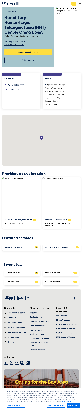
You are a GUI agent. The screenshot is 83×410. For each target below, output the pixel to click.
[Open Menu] (80, 3)
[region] (41, 399)
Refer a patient (28, 60)
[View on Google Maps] (41, 140)
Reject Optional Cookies (56, 405)
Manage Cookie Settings (16, 405)
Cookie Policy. (66, 401)
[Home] (12, 3)
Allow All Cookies (73, 405)
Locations (12, 11)
